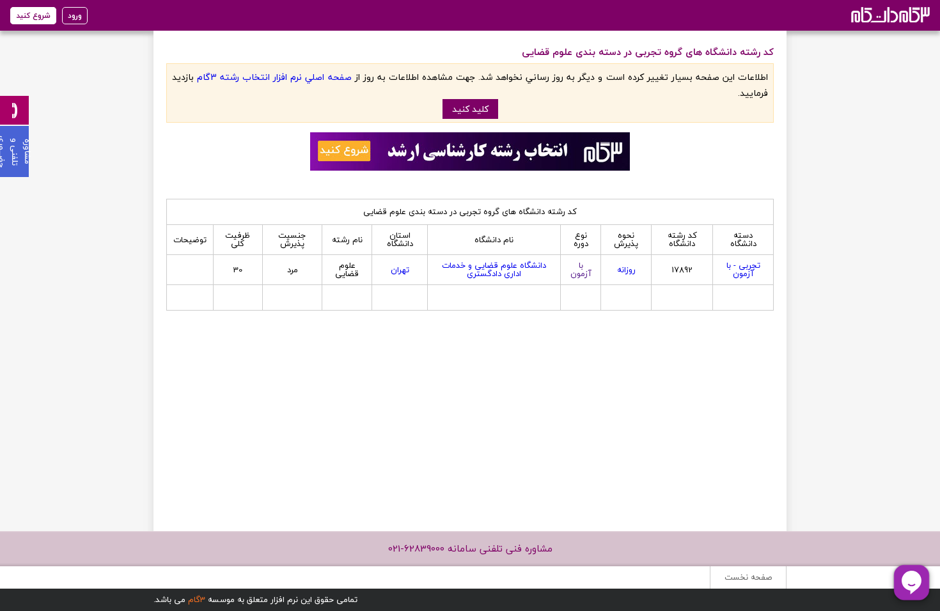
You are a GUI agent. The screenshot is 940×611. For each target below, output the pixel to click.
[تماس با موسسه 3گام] (14, 110)
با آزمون (580, 269)
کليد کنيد (470, 109)
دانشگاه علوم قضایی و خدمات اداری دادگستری (494, 269)
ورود (75, 15)
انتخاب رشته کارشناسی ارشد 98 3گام (889, 14)
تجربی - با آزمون (743, 269)
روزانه (626, 270)
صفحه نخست (748, 577)
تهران (400, 270)
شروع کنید (33, 15)
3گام (196, 599)
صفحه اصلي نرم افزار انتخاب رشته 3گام (274, 77)
